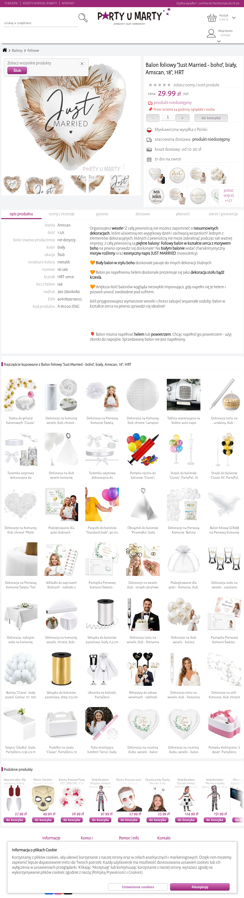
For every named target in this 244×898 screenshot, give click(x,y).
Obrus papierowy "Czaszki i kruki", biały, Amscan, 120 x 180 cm (186, 783)
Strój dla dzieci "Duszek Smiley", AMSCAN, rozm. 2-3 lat (128, 785)
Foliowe (33, 50)
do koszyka (211, 118)
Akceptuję (200, 887)
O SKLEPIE (11, 3)
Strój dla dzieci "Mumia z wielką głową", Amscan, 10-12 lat (157, 785)
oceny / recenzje (62, 213)
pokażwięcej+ (229, 195)
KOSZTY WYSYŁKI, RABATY (40, 3)
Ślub (17, 70)
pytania (102, 213)
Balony (17, 50)
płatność (183, 213)
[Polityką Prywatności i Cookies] (117, 872)
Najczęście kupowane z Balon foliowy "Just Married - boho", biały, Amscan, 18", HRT (67, 364)
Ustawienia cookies (138, 887)
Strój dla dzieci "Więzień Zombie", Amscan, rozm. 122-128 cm (43, 785)
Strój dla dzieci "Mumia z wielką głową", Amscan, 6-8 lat (214, 785)
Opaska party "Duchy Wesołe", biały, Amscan (100, 783)
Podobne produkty (18, 769)
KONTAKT (68, 3)
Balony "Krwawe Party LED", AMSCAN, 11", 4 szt (14, 783)
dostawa (143, 213)
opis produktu (21, 213)
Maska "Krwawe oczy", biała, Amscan (72, 781)
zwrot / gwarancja (223, 213)
